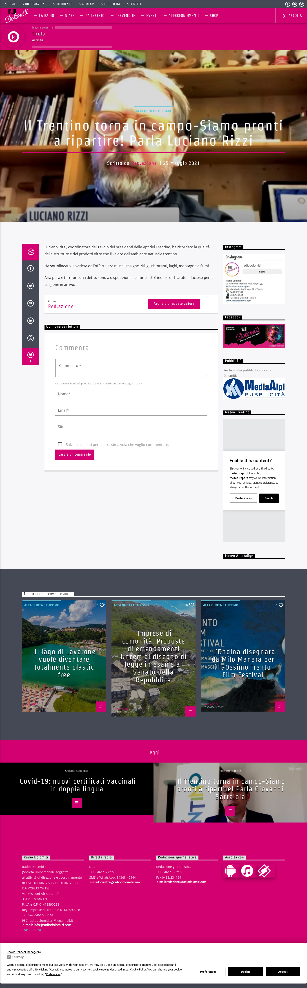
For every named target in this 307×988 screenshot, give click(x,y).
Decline (245, 971)
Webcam (88, 4)
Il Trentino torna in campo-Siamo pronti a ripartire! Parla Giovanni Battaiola (231, 789)
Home (12, 4)
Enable (269, 498)
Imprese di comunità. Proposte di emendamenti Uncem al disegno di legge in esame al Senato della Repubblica (153, 656)
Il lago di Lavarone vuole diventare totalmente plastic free (65, 663)
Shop (214, 16)
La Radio (46, 16)
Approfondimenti (184, 16)
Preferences (208, 971)
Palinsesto (95, 16)
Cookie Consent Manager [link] (22, 952)
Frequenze (64, 4)
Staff (69, 16)
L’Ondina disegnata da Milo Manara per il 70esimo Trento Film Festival (243, 663)
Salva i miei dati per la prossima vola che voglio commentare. (117, 444)
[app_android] (231, 871)
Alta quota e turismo (153, 111)
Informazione (36, 4)
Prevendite (125, 16)
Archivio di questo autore (174, 303)
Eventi (152, 16)
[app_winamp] (266, 871)
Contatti (136, 4)
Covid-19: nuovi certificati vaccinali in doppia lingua (78, 785)
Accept (283, 971)
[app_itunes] (249, 871)
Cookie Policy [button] (138, 969)
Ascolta (294, 16)
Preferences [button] (53, 974)
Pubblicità (112, 4)
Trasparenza (31, 930)
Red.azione (144, 163)
